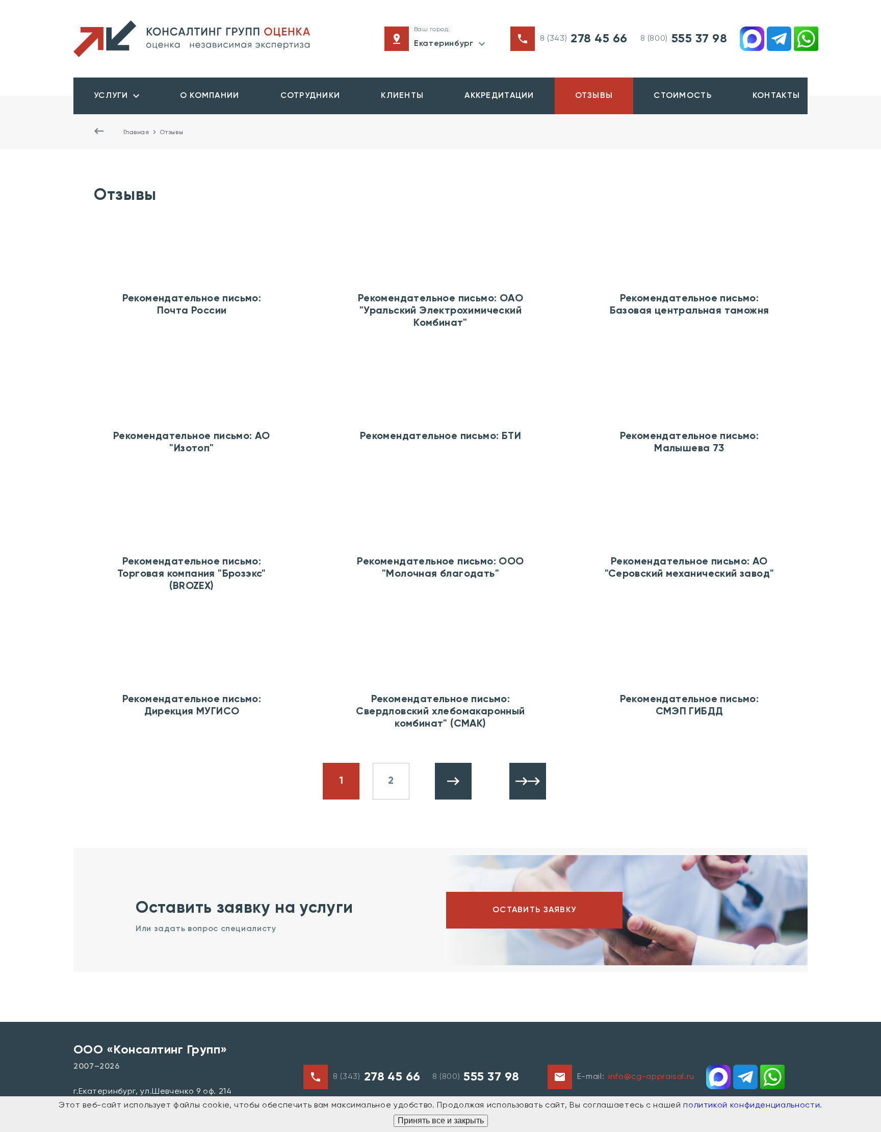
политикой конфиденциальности (751, 1105)
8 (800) (684, 39)
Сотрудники (310, 96)
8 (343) (584, 39)
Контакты (776, 96)
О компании (210, 96)
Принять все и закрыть (441, 1120)
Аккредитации (499, 96)
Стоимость (683, 96)
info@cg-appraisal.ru (651, 1077)
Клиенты (402, 96)
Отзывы (594, 96)
